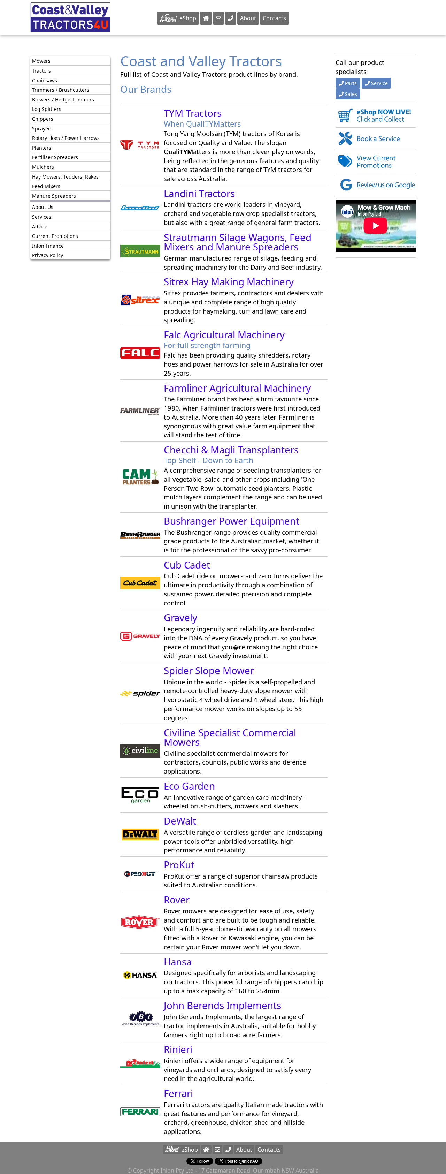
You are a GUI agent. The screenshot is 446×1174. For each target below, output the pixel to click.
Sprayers (42, 128)
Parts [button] (351, 83)
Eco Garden (189, 786)
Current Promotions (55, 236)
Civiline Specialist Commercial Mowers (230, 737)
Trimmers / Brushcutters (60, 89)
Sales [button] (351, 94)
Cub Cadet (187, 564)
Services (41, 216)
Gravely (180, 617)
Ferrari (178, 1093)
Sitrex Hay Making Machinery (229, 281)
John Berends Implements (222, 1005)
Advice (39, 226)
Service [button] (379, 83)
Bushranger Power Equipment (231, 520)
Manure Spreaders (54, 195)
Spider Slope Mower (209, 670)
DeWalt (180, 820)
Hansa (178, 961)
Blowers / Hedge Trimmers (63, 99)
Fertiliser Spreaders (55, 157)
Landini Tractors (199, 193)
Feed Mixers (46, 186)
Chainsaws (44, 80)
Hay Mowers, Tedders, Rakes (65, 176)
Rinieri (178, 1049)
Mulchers (43, 167)
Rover (177, 899)
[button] (228, 1149)
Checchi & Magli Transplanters (231, 449)
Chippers (42, 118)
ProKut (179, 864)
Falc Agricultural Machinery (224, 334)
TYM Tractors (193, 113)
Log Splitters (46, 109)
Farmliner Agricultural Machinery (237, 388)
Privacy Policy (47, 255)
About (248, 18)
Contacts (274, 18)
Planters (41, 147)
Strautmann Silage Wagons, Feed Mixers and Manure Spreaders (238, 242)
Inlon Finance (48, 245)
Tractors (41, 70)
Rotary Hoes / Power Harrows (66, 138)
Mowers (41, 61)
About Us (42, 207)
